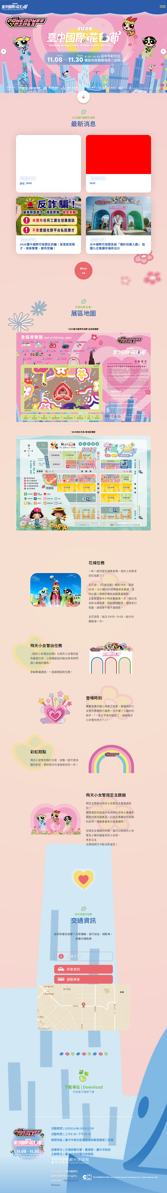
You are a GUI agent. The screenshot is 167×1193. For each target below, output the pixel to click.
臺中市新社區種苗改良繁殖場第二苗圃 (89, 1140)
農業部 (89, 1149)
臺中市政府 (103, 1149)
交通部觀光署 (73, 1149)
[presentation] (3, 51)
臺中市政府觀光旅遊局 (79, 1154)
